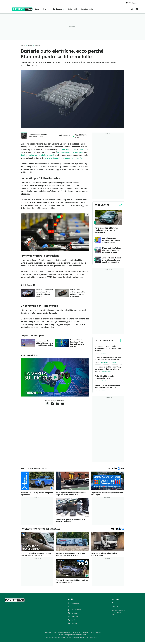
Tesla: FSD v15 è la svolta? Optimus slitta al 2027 (105, 377)
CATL (74, 149)
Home (23, 45)
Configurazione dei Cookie (80, 632)
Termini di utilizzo (95, 632)
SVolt (80, 149)
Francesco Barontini (39, 135)
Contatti (115, 606)
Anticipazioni (106, 371)
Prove (46, 9)
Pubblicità (115, 603)
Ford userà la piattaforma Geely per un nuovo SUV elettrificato (108, 368)
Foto (70, 9)
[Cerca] (132, 9)
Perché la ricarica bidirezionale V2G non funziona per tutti (107, 386)
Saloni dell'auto (87, 9)
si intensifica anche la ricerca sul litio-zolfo (63, 158)
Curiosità (103, 353)
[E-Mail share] (62, 403)
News (37, 9)
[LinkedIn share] (57, 403)
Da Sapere (57, 9)
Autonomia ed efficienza (109, 362)
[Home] (22, 9)
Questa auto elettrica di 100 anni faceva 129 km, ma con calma (108, 359)
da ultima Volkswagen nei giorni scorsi (37, 155)
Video (76, 9)
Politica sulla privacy (50, 632)
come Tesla (65, 149)
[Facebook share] (47, 403)
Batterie (37, 45)
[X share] (52, 403)
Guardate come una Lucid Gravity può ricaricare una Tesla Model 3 (108, 348)
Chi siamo (115, 599)
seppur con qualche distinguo (70, 152)
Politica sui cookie (64, 632)
